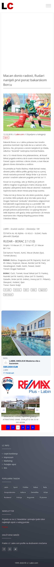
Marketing (8, 461)
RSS (5, 468)
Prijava (5, 527)
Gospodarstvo (9, 492)
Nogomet (30, 497)
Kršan (46, 492)
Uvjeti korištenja (11, 453)
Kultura (23, 492)
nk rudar (7, 290)
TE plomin (43, 497)
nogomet (43, 290)
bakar (34, 290)
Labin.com (19, 134)
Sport (6, 137)
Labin (6, 487)
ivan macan (8, 295)
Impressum (8, 457)
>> (37, 410)
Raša (45, 487)
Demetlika (34, 492)
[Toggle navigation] (48, 6)
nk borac (17, 290)
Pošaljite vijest (10, 464)
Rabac (35, 487)
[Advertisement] (27, 44)
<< (4, 410)
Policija (19, 497)
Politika (25, 487)
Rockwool (7, 497)
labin (26, 290)
